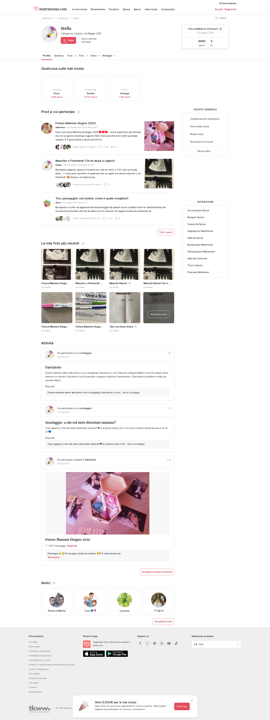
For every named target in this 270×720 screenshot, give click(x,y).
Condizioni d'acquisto (39, 651)
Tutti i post (165, 232)
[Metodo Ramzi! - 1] (124, 264)
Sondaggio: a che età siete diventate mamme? (80, 423)
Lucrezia (124, 610)
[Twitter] (147, 643)
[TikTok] (176, 643)
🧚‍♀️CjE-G (158, 610)
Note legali (34, 646)
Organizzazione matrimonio (205, 118)
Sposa (126, 9)
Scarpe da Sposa (197, 224)
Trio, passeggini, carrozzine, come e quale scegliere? (91, 198)
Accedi (219, 9)
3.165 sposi (56, 97)
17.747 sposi (90, 97)
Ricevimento (98, 9)
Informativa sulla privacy (40, 655)
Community (168, 9)
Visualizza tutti (163, 621)
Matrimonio (47, 18)
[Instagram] (162, 643)
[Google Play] (117, 656)
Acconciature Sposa (198, 210)
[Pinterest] (155, 643)
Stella (58, 165)
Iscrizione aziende (38, 678)
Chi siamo (34, 682)
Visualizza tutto (158, 314)
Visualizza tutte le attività (157, 572)
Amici (94, 55)
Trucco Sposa (195, 265)
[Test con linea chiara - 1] (124, 307)
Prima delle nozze (199, 126)
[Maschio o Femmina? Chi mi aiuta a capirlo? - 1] (91, 264)
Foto (81, 55)
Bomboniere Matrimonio (200, 244)
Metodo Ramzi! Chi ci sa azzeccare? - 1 (157, 283)
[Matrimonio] (50, 10)
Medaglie (107, 55)
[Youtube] (169, 643)
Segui (70, 40)
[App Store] (94, 656)
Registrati (230, 9)
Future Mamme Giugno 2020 (75, 123)
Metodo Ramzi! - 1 (120, 283)
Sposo (137, 9)
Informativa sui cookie (39, 660)
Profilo (47, 55)
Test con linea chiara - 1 (123, 326)
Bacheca (59, 55)
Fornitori (114, 9)
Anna (58, 202)
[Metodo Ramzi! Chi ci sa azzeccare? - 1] (159, 264)
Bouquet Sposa (196, 217)
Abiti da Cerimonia (197, 258)
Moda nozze (196, 134)
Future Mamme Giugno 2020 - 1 (55, 283)
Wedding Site (35, 692)
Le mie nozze (79, 9)
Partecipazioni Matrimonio (201, 251)
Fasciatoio (53, 367)
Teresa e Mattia (57, 610)
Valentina (60, 127)
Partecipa (182, 706)
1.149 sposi (124, 97)
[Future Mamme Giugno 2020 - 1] (56, 264)
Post (70, 55)
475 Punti (86, 42)
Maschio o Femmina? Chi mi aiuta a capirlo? (85, 161)
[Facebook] (140, 643)
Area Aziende (229, 3)
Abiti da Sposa (195, 237)
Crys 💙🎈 (91, 610)
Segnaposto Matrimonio (200, 231)
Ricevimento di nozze (201, 141)
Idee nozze (151, 9)
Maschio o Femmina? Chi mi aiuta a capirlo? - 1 (89, 283)
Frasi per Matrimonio (198, 272)
